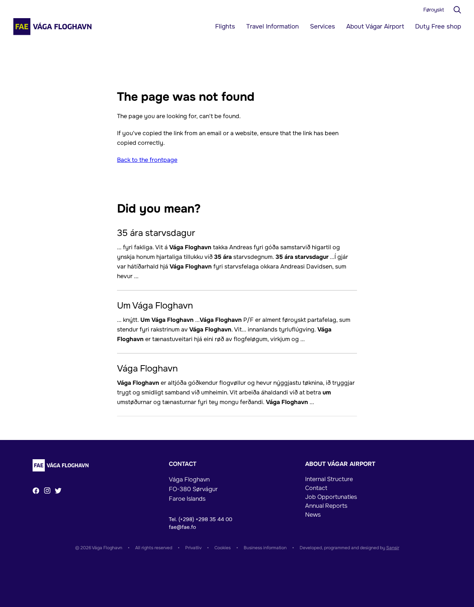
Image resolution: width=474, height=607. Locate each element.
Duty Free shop (438, 26)
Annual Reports (326, 506)
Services (322, 26)
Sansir (392, 548)
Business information (265, 548)
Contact (316, 488)
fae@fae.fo (182, 527)
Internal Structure (329, 479)
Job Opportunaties (331, 497)
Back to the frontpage (147, 160)
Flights (225, 26)
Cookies (222, 548)
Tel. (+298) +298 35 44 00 (200, 519)
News (313, 514)
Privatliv (193, 548)
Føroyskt (433, 9)
